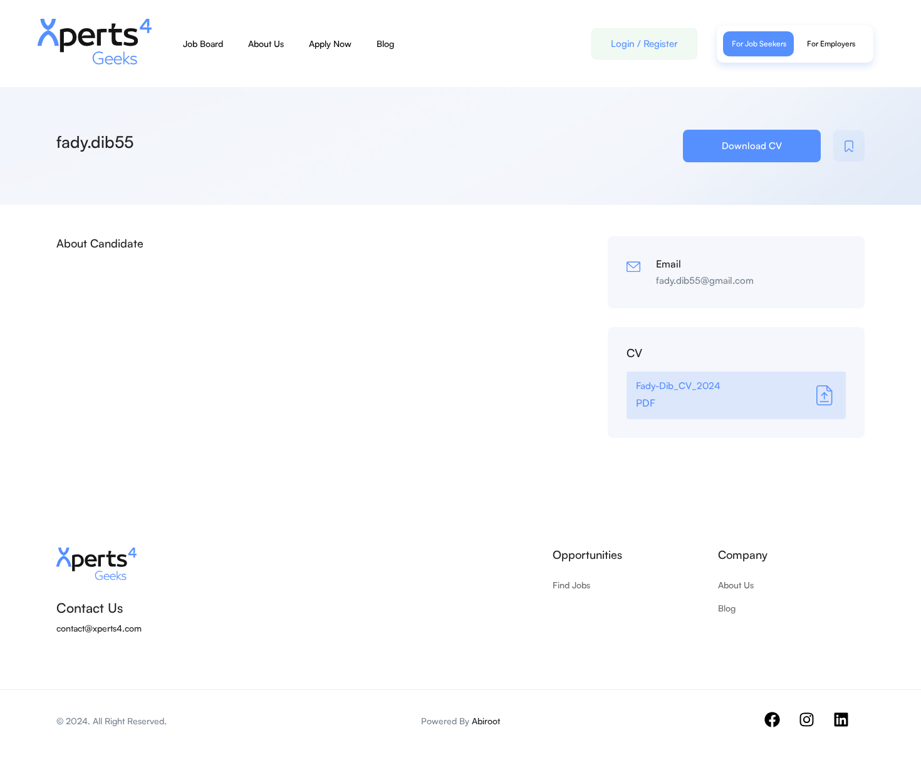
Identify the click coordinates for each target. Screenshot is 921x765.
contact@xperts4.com (99, 628)
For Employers (831, 43)
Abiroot (486, 721)
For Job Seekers (759, 43)
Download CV (752, 146)
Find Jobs (571, 585)
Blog (385, 43)
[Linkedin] (849, 727)
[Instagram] (814, 727)
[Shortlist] (849, 146)
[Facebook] (780, 727)
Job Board (203, 43)
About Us (266, 43)
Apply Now (330, 43)
